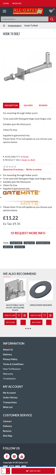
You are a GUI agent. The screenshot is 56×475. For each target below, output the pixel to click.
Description (11, 105)
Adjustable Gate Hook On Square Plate (15, 307)
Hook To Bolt (16, 243)
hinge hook (29, 243)
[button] (25, 328)
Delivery (28, 105)
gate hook (8, 247)
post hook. (20, 247)
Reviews (43, 105)
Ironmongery (15, 25)
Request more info (30, 233)
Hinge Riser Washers (41, 305)
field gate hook (43, 243)
